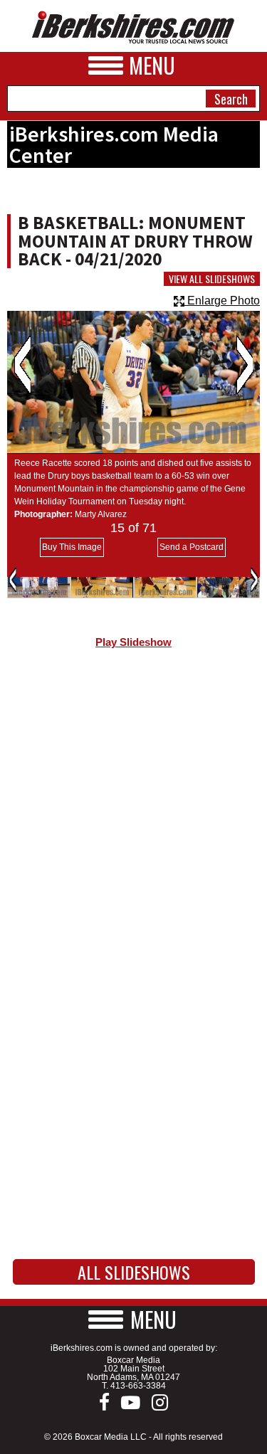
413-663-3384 (138, 1386)
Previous (22, 365)
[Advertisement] (133, 813)
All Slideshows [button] (134, 1272)
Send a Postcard (191, 547)
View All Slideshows (212, 279)
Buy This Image (72, 547)
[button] (134, 1319)
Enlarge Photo (222, 300)
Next (244, 365)
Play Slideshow (133, 642)
